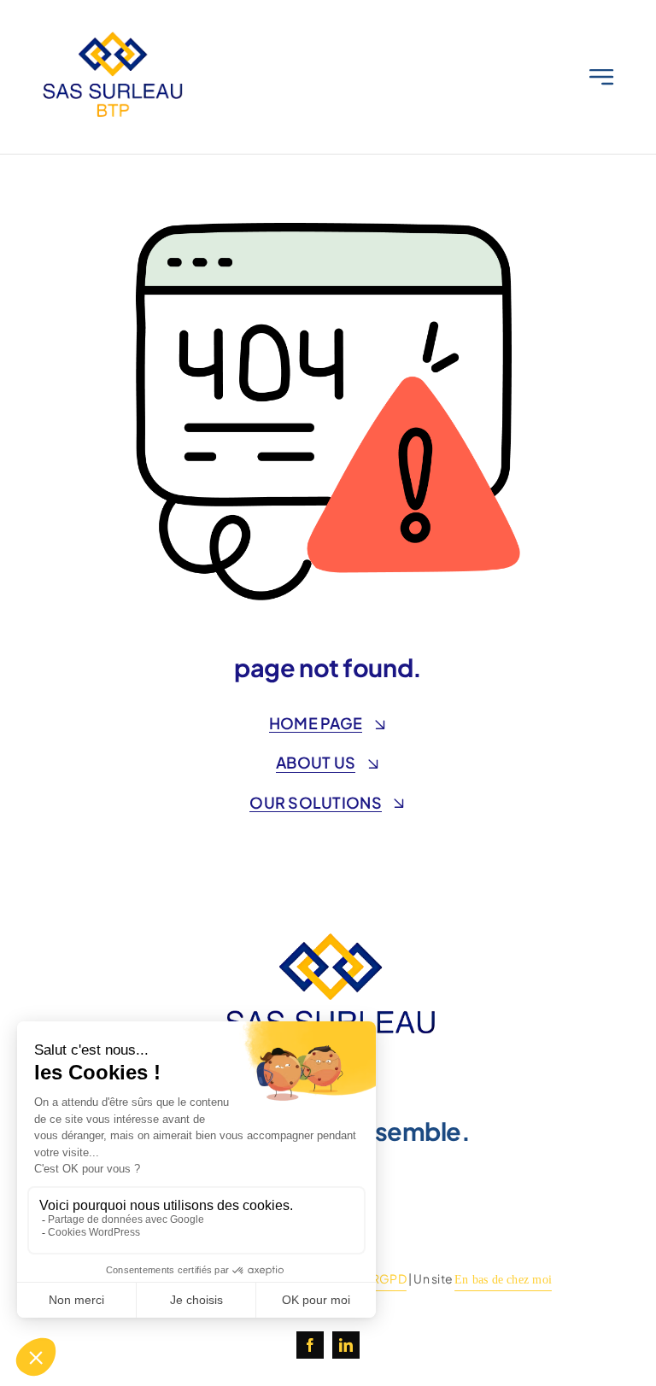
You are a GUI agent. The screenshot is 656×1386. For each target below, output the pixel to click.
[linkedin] (346, 1345)
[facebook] (310, 1345)
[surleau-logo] (111, 32)
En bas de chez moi (503, 1279)
